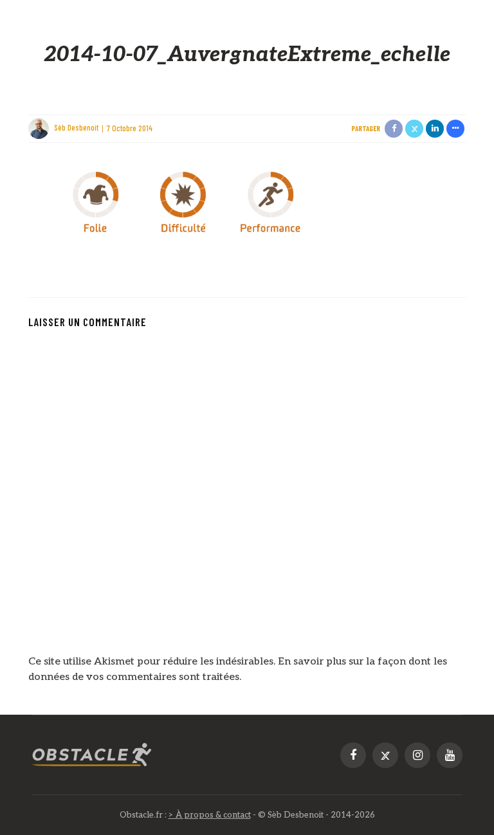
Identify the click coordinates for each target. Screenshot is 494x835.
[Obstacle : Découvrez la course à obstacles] (92, 755)
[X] (385, 755)
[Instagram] (417, 755)
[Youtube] (449, 755)
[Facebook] (353, 755)
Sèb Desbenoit (76, 128)
